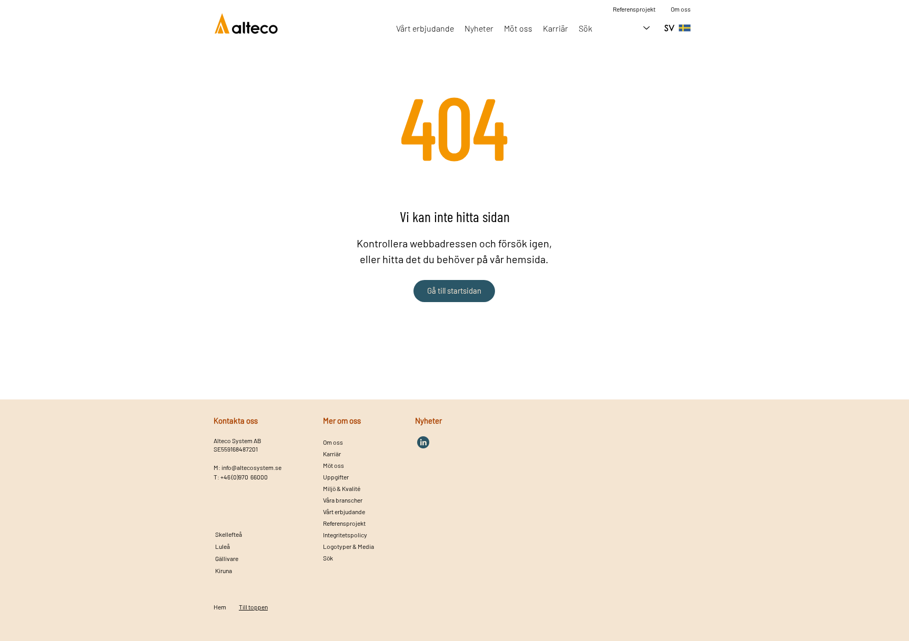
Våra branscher (342, 500)
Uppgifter (336, 476)
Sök (328, 558)
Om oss (681, 9)
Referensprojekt (344, 523)
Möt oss (333, 465)
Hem (220, 606)
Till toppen (253, 606)
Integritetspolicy (345, 534)
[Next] (243, 535)
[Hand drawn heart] (423, 442)
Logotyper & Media (348, 546)
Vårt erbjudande (344, 511)
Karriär (332, 453)
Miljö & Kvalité (341, 488)
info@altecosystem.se (251, 467)
